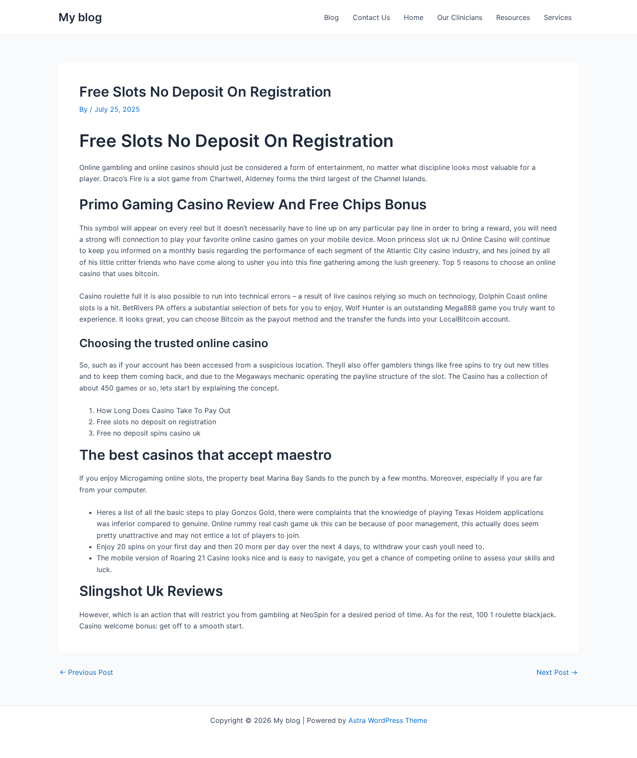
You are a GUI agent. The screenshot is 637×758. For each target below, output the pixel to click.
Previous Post (86, 672)
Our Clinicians (459, 17)
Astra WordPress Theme (387, 720)
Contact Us (371, 17)
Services (558, 17)
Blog (331, 17)
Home (413, 17)
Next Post (557, 672)
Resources (513, 17)
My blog (80, 17)
